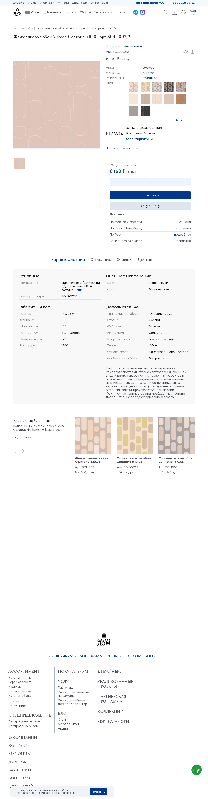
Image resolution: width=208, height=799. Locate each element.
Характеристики (139, 139)
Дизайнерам (79, 2)
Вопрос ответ (23, 778)
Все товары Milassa (140, 133)
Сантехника (17, 706)
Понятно (98, 791)
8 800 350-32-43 (183, 2)
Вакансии (19, 770)
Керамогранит (19, 682)
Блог (63, 713)
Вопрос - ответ (99, 2)
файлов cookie (65, 792)
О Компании (22, 737)
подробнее (182, 234)
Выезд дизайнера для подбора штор (72, 702)
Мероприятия (68, 724)
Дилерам (18, 761)
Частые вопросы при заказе (125, 148)
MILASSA (149, 73)
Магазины (19, 753)
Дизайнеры (110, 671)
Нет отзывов (133, 46)
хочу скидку (150, 206)
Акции (63, 728)
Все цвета (182, 120)
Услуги (66, 681)
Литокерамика (19, 691)
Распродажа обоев (23, 726)
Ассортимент (23, 671)
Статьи (63, 719)
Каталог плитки (20, 677)
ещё (79, 290)
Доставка (18, 2)
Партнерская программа (112, 699)
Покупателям (73, 671)
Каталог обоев (19, 696)
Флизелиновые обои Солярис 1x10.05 (92, 460)
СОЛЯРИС (150, 78)
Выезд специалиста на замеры (73, 694)
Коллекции (110, 711)
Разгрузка (65, 687)
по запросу (150, 195)
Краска (13, 701)
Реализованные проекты (115, 684)
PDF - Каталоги (113, 721)
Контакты (63, 2)
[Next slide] (22, 450)
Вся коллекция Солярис (144, 128)
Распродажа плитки (24, 721)
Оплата (32, 2)
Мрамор (14, 686)
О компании (47, 2)
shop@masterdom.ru (150, 2)
